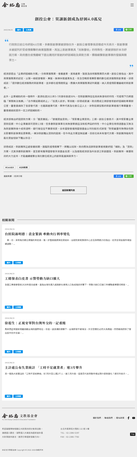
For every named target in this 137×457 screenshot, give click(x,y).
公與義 (28, 29)
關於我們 (97, 417)
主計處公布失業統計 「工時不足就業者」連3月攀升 (43, 367)
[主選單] (132, 5)
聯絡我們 (108, 417)
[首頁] (14, 4)
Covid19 (10, 167)
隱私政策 (120, 417)
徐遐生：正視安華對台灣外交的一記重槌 (35, 322)
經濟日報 (18, 176)
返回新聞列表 (68, 190)
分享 (119, 29)
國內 (19, 29)
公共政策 (24, 167)
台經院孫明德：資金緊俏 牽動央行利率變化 (37, 233)
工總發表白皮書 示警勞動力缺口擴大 (32, 278)
